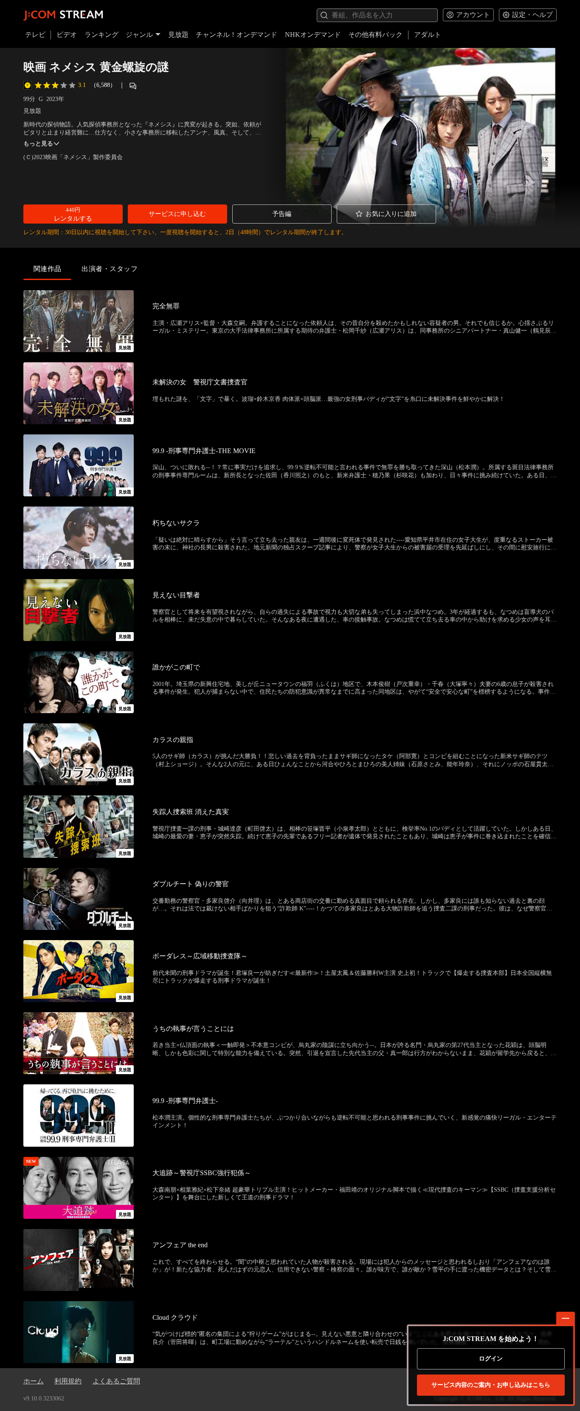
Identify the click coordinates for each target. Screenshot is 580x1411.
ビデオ (66, 34)
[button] (73, 214)
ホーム (33, 1381)
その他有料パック (375, 34)
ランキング (101, 34)
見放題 (178, 34)
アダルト (427, 34)
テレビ (35, 34)
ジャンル (139, 34)
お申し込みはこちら (490, 1385)
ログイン (491, 1358)
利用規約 (68, 1381)
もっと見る (38, 143)
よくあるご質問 (116, 1381)
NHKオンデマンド (313, 34)
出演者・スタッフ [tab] (110, 268)
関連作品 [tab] (48, 268)
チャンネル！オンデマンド (236, 34)
